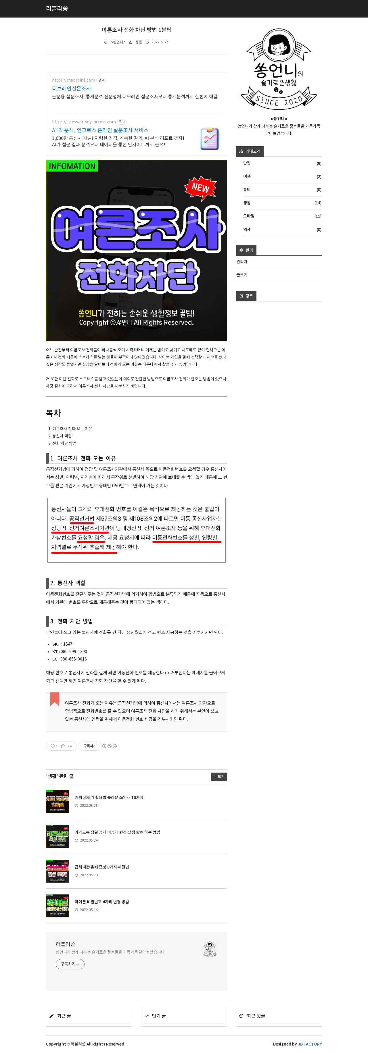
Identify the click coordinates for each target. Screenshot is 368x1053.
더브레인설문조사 (71, 89)
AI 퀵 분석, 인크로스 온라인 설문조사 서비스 (100, 131)
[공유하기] (63, 746)
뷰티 (282, 189)
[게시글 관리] (70, 746)
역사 (282, 229)
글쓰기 (242, 275)
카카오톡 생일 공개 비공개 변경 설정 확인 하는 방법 (117, 832)
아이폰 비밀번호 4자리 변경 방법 (102, 902)
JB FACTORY (310, 1044)
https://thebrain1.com (73, 80)
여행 (282, 176)
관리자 (242, 262)
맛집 (282, 163)
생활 (138, 42)
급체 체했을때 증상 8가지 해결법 (102, 867)
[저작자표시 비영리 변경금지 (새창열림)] (109, 746)
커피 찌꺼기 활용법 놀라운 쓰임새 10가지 (109, 797)
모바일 (282, 216)
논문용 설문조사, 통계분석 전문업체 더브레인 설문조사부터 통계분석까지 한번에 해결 (135, 96)
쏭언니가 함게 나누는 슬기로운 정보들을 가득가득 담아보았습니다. (111, 952)
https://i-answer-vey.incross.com (84, 122)
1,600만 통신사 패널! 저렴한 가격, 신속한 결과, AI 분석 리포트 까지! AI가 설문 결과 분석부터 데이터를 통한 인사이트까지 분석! (118, 141)
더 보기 (219, 777)
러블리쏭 (65, 945)
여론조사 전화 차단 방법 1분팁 (137, 30)
